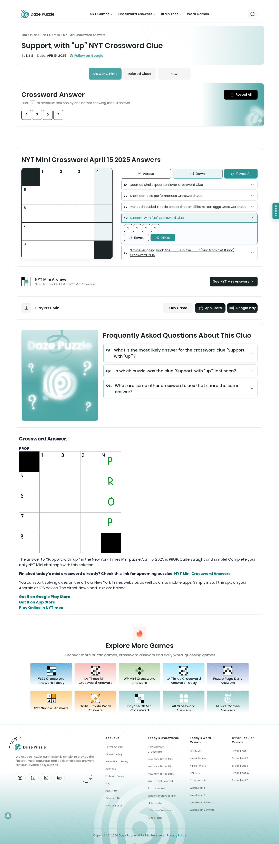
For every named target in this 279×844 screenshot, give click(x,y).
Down (200, 174)
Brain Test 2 (240, 758)
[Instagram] (46, 778)
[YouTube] (20, 778)
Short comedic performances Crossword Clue (166, 195)
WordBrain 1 (197, 788)
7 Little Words (156, 788)
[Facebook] (33, 778)
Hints (165, 238)
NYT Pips (195, 773)
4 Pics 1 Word (198, 765)
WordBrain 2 (197, 795)
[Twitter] (59, 778)
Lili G (29, 55)
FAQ (174, 73)
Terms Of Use (114, 747)
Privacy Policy (114, 805)
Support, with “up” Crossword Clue (157, 217)
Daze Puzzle (30, 35)
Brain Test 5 (240, 780)
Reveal (139, 238)
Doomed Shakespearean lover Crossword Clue (166, 184)
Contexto (196, 751)
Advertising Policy (116, 761)
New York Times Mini (160, 759)
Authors (110, 769)
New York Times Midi (160, 766)
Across (148, 174)
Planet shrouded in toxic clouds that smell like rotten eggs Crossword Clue (188, 206)
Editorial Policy (114, 776)
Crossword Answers (135, 14)
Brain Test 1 (240, 751)
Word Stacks (198, 758)
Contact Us (112, 798)
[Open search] (253, 14)
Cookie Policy (113, 754)
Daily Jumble (198, 780)
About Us (111, 791)
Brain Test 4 (240, 773)
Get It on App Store (37, 602)
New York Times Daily (161, 773)
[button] (189, 184)
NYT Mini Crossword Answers (84, 35)
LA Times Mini (156, 803)
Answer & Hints (105, 73)
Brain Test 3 (240, 766)
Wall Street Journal (160, 781)
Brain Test (169, 14)
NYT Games (99, 14)
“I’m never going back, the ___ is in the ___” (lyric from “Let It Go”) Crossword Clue (182, 252)
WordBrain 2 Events (202, 810)
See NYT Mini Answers (231, 281)
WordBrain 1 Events (202, 802)
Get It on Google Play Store (44, 596)
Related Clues (139, 73)
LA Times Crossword (161, 810)
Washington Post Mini (162, 795)
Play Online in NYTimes (41, 607)
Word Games (198, 14)
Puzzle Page (155, 818)
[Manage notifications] (8, 815)
